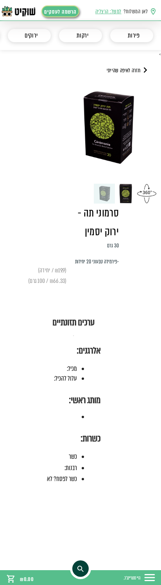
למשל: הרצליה (108, 11)
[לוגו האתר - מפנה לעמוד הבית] (23, 11)
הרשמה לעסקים (60, 12)
